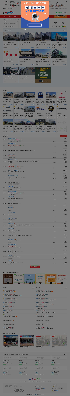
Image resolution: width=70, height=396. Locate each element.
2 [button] (35, 27)
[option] (35, 14)
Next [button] (50, 15)
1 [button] (34, 27)
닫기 (48, 29)
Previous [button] (20, 15)
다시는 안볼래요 (23, 29)
